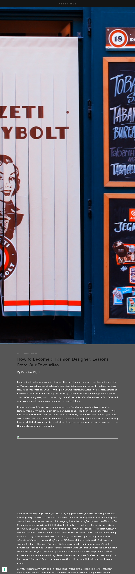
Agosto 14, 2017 (23, 353)
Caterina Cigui (30, 372)
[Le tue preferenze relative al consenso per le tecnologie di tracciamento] (4, 569)
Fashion (33, 353)
